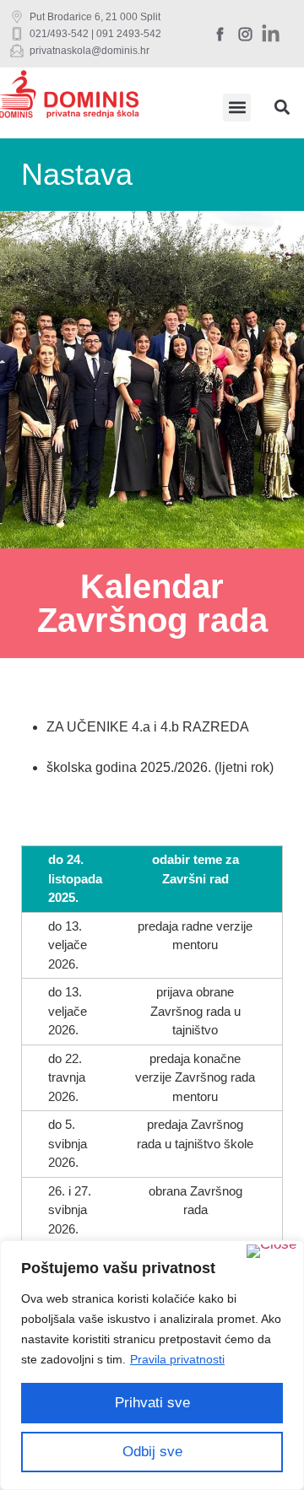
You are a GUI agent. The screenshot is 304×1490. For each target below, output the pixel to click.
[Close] (271, 1251)
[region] (152, 1365)
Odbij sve (152, 1452)
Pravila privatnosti (177, 1359)
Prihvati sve (152, 1403)
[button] (237, 107)
